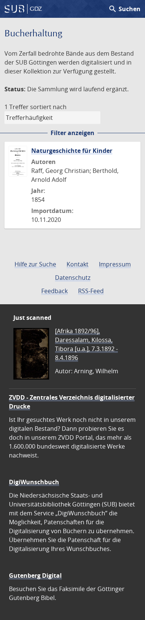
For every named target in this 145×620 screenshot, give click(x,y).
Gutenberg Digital (35, 575)
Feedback (54, 291)
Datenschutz (72, 277)
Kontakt (77, 264)
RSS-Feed (91, 291)
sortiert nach (48, 107)
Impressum (115, 264)
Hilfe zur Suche (35, 264)
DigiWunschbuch (34, 482)
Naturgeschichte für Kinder (71, 151)
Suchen (124, 8)
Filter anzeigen (72, 133)
